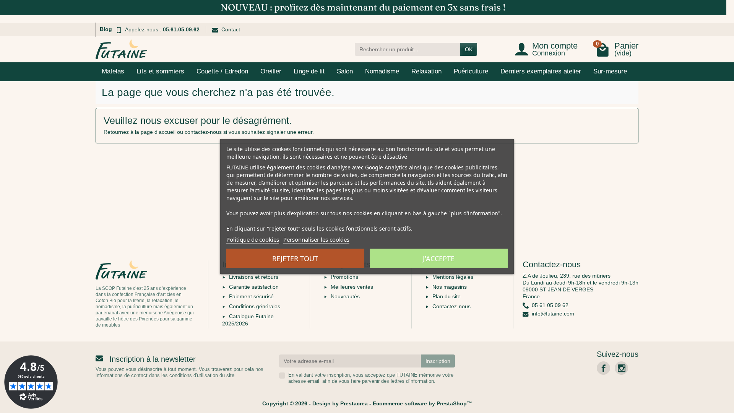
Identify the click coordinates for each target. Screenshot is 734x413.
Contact (230, 29)
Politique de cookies (252, 239)
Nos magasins (449, 287)
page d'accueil (158, 132)
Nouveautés (345, 296)
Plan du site (446, 296)
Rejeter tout (295, 258)
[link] (603, 368)
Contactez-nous (451, 306)
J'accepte (439, 258)
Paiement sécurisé (251, 296)
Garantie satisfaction (254, 287)
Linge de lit (309, 71)
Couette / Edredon (222, 71)
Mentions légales (452, 277)
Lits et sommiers (160, 71)
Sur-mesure (610, 71)
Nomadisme (382, 71)
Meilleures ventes (352, 287)
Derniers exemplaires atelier (540, 71)
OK (469, 49)
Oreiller (270, 71)
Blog (106, 29)
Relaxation (426, 71)
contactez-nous (203, 132)
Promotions (344, 277)
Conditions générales (254, 306)
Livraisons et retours (253, 277)
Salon (345, 71)
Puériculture (471, 71)
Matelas (113, 71)
